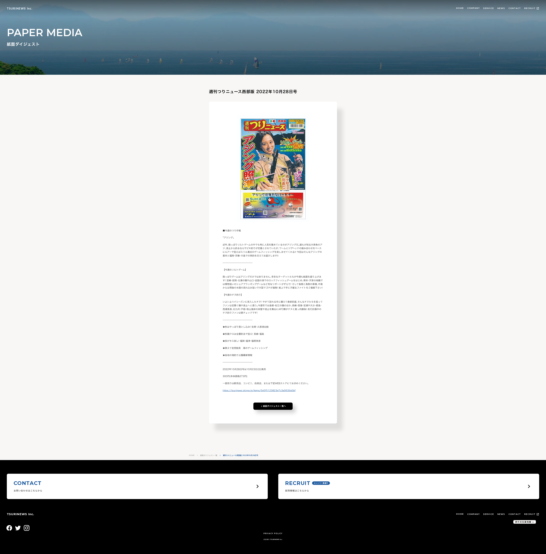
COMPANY (473, 8)
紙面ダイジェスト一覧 (208, 455)
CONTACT (514, 8)
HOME (460, 8)
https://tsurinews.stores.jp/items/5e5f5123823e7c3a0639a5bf (259, 390)
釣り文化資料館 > (524, 521)
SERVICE (488, 8)
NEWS (501, 8)
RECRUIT (529, 8)
